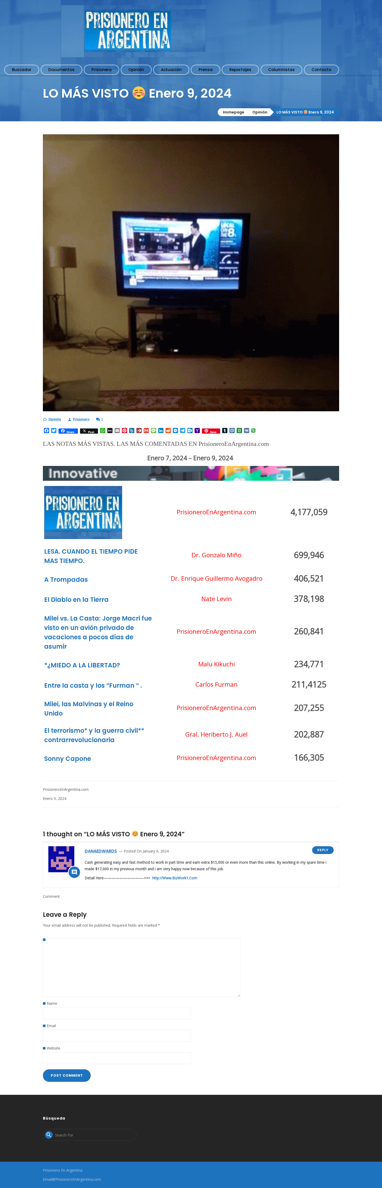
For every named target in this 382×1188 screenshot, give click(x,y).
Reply (322, 850)
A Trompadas (66, 579)
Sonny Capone (67, 758)
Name (52, 1003)
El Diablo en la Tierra (76, 599)
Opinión (259, 112)
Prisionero (81, 419)
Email (51, 1025)
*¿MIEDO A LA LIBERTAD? (82, 665)
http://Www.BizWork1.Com (174, 877)
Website (53, 1048)
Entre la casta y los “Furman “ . (93, 685)
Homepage (233, 112)
